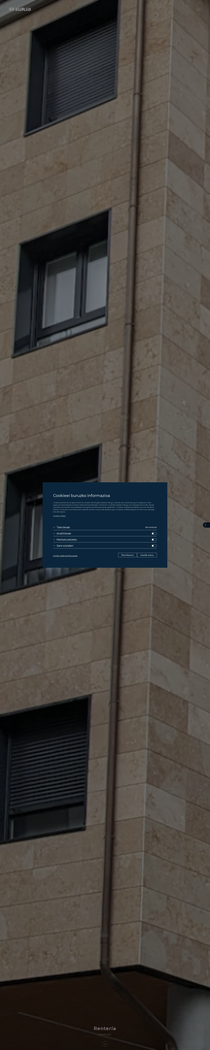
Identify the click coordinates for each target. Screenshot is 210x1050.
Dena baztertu (127, 555)
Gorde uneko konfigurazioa (65, 556)
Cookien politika (59, 516)
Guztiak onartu (147, 555)
